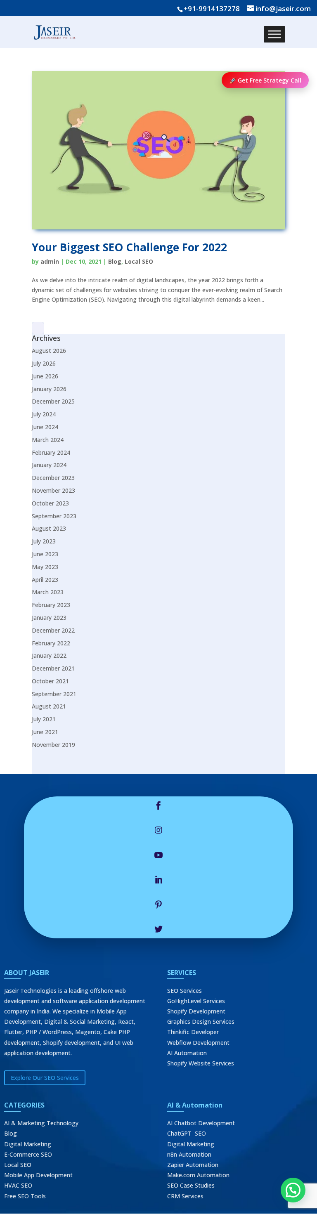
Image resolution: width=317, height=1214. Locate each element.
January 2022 (49, 655)
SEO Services (184, 990)
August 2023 (49, 528)
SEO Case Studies (191, 1185)
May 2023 (45, 567)
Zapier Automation (192, 1165)
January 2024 (49, 465)
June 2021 (45, 732)
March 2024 (48, 440)
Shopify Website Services (200, 1063)
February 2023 (51, 605)
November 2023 (53, 490)
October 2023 (50, 503)
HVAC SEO (18, 1185)
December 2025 (53, 401)
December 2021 (53, 668)
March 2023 (48, 592)
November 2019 (53, 745)
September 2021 (54, 694)
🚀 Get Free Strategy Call (265, 80)
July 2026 (44, 363)
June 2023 (45, 554)
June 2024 (45, 427)
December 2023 (53, 478)
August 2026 (49, 350)
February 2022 (51, 643)
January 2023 (49, 617)
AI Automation (187, 1053)
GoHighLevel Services (196, 1001)
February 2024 (51, 452)
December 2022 (53, 630)
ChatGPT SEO (186, 1133)
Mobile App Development (38, 1175)
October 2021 (50, 681)
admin (49, 261)
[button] (293, 1190)
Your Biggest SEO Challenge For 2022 (129, 247)
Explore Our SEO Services (45, 1078)
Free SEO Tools (25, 1196)
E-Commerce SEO (28, 1154)
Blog (114, 261)
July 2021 (44, 719)
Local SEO (139, 261)
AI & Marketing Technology (41, 1123)
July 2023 (44, 541)
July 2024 (44, 414)
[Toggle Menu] (274, 34)
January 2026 (49, 389)
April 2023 (45, 579)
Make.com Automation (198, 1175)
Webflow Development (198, 1042)
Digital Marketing (27, 1144)
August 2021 (49, 706)
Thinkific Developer (193, 1032)
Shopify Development (196, 1011)
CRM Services (185, 1196)
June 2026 (45, 376)
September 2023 (54, 516)
